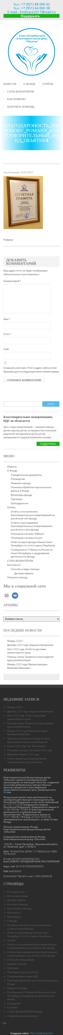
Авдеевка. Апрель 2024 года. (23, 754)
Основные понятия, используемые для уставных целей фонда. (29, 926)
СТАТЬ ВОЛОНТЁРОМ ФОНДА (24, 1011)
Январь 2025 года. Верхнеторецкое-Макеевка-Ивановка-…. (27, 666)
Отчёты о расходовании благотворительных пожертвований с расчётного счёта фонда (32, 526)
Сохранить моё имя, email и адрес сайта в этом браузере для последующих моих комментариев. (31, 369)
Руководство (18, 479)
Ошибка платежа (16, 963)
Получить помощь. (21, 106)
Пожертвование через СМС (22, 976)
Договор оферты (24, 573)
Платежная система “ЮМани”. (28, 533)
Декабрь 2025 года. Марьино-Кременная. (30, 645)
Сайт (6, 349)
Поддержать (30, 15)
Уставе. (8, 792)
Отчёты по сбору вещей (20, 959)
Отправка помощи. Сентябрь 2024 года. (29, 750)
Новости (10, 84)
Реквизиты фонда (21, 483)
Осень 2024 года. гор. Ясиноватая (26, 746)
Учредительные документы (26, 474)
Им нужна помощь (17, 904)
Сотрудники (14, 1003)
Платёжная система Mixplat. (27, 537)
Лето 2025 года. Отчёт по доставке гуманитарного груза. (26, 650)
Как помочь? (16, 99)
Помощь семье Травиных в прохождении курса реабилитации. (30, 658)
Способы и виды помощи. (25, 569)
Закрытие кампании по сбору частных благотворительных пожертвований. (28, 740)
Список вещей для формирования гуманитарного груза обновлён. (26, 760)
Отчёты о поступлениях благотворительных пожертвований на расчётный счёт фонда (33, 515)
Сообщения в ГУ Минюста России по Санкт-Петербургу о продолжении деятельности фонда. (32, 553)
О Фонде (29, 84)
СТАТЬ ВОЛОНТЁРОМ (20, 91)
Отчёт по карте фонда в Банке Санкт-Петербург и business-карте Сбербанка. (33, 543)
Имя (7, 319)
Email (7, 334)
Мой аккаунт (14, 916)
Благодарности (19, 503)
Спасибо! (12, 1007)
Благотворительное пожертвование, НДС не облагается (28, 419)
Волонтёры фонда (21, 495)
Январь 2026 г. (15, 640)
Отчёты (48, 84)
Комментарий (12, 281)
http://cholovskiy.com (41, 1033)
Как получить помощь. (19, 908)
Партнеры (16, 499)
